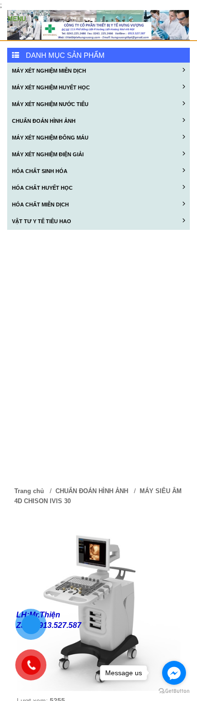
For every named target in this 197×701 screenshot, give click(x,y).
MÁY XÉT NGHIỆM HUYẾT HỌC (51, 87)
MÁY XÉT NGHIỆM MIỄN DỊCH (49, 71)
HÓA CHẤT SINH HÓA (39, 171)
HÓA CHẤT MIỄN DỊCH (40, 204)
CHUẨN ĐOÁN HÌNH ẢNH (44, 121)
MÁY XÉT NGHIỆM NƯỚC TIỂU (50, 104)
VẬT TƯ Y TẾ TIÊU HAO (41, 221)
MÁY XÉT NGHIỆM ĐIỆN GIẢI (48, 154)
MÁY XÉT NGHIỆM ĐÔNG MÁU (50, 137)
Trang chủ (29, 491)
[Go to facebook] (174, 673)
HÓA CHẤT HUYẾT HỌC (42, 188)
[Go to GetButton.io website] (174, 691)
